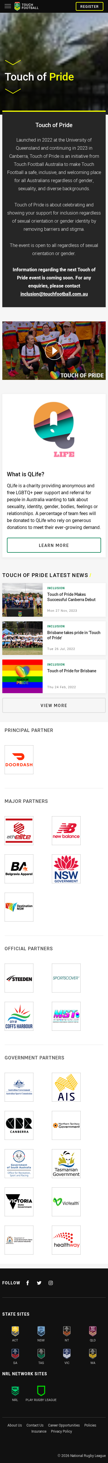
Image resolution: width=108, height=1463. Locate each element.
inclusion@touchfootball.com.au (54, 294)
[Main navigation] (8, 6)
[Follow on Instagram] (51, 1283)
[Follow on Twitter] (39, 1283)
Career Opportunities (64, 1425)
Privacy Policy (61, 1431)
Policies (90, 1425)
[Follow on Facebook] (27, 1283)
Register (89, 6)
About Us (14, 1425)
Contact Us (34, 1425)
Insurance (38, 1431)
